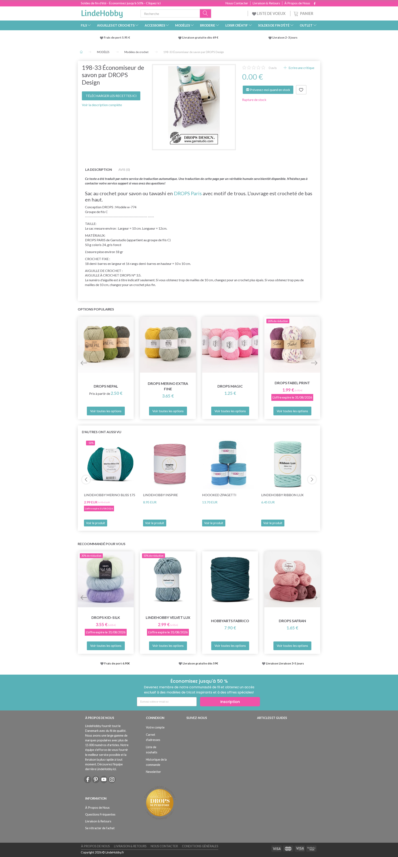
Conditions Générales (200, 846)
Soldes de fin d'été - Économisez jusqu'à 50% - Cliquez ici (121, 3)
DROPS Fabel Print (292, 383)
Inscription (230, 701)
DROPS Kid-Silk (105, 617)
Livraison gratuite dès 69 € (201, 37)
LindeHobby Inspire (160, 495)
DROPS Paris (188, 193)
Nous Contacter (236, 3)
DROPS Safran (292, 621)
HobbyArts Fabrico (230, 621)
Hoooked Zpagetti (219, 495)
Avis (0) (124, 169)
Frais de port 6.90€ (117, 663)
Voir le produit (95, 523)
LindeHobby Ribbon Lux (282, 495)
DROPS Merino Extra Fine (168, 386)
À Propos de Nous (297, 3)
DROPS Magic (230, 386)
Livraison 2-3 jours (284, 37)
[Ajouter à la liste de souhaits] (301, 89)
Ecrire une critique (301, 68)
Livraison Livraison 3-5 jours (285, 663)
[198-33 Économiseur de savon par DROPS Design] (194, 106)
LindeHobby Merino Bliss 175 (109, 495)
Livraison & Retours (266, 3)
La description (98, 169)
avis (273, 68)
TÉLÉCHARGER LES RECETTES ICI (111, 96)
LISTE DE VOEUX (271, 13)
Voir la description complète (102, 105)
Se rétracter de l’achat (100, 828)
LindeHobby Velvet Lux (168, 617)
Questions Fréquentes (100, 814)
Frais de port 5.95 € (117, 37)
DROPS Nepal (106, 386)
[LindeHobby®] (102, 12)
